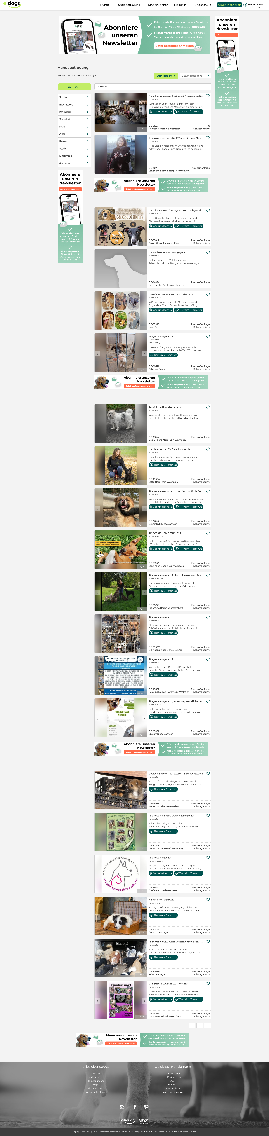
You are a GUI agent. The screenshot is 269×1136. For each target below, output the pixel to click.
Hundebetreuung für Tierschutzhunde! (169, 449)
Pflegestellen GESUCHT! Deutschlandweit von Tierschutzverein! (176, 941)
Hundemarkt (64, 75)
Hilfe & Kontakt (173, 1077)
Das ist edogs (173, 1073)
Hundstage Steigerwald (161, 899)
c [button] (97, 354)
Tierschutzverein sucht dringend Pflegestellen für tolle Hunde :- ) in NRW (176, 96)
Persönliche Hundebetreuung (165, 407)
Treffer (76, 86)
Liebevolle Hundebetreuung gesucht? (169, 252)
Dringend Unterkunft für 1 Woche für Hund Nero (175, 138)
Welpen (96, 1084)
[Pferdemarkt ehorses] (128, 1121)
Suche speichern (166, 75)
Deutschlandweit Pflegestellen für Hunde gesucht (176, 773)
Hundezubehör (96, 1081)
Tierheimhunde (96, 1088)
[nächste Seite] (207, 1025)
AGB (172, 1081)
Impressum (173, 1084)
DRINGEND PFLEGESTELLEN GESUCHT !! (171, 294)
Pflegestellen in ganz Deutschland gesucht (172, 815)
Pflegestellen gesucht (160, 617)
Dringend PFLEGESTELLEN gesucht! (168, 983)
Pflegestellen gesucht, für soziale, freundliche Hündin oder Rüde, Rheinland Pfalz (176, 701)
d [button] (144, 354)
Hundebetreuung (83, 75)
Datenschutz (173, 1088)
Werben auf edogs (173, 1092)
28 (70, 86)
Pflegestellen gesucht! (161, 336)
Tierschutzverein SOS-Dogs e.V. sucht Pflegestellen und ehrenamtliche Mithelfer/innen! (176, 210)
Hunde (96, 1073)
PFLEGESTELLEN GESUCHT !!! (165, 533)
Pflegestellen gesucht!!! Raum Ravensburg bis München (176, 575)
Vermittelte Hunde (96, 1092)
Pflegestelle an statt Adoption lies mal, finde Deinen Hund (176, 491)
